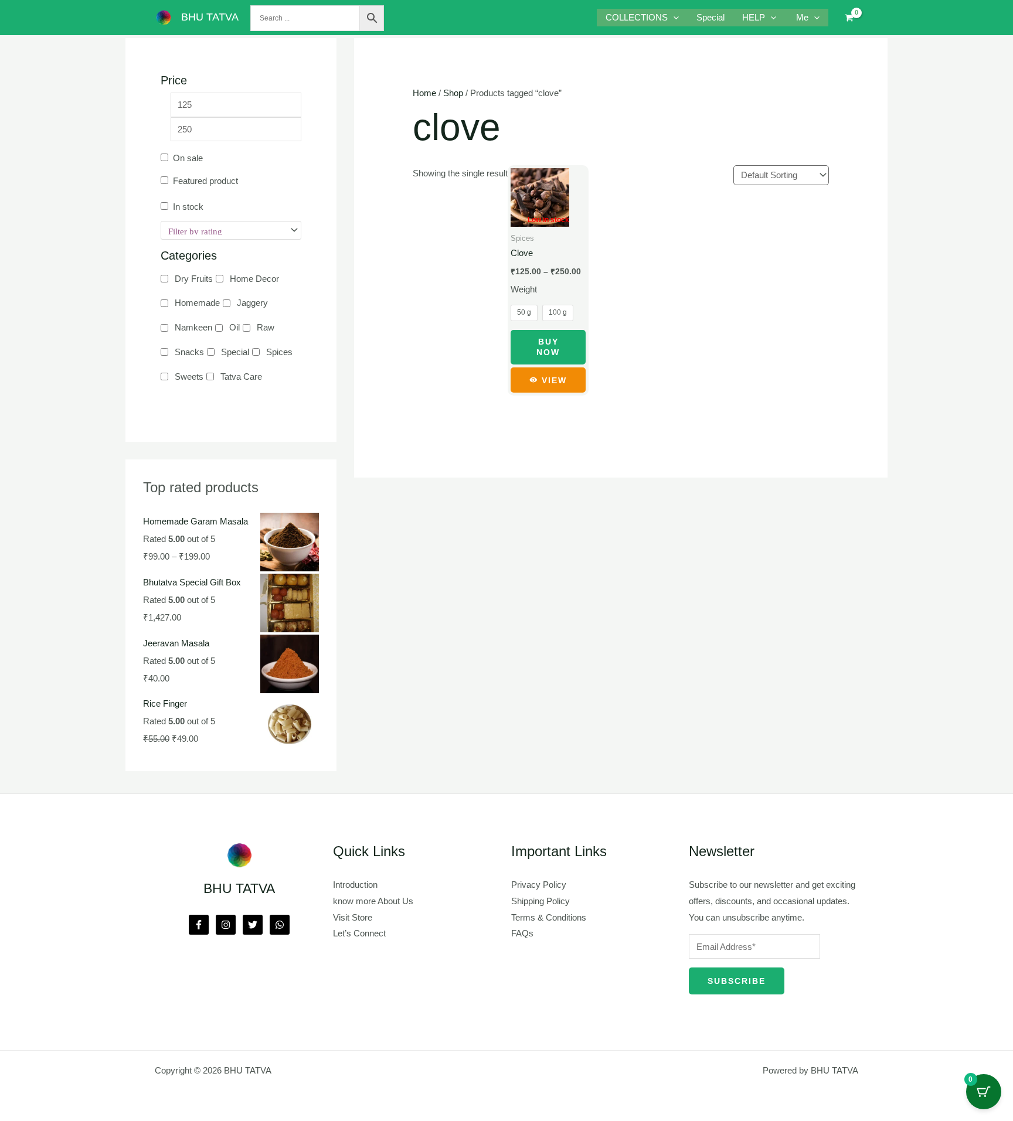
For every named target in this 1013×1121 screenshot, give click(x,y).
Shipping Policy (540, 901)
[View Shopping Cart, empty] (849, 18)
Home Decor (254, 279)
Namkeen (193, 327)
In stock (188, 207)
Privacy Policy (538, 885)
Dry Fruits (194, 279)
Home (424, 93)
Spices (279, 352)
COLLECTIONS (637, 17)
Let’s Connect (359, 933)
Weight (524, 289)
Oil (234, 327)
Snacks (189, 352)
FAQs (522, 933)
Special (710, 17)
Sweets (189, 376)
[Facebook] (199, 925)
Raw (265, 327)
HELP (753, 17)
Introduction (355, 885)
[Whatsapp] (280, 925)
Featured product (205, 181)
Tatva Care (241, 376)
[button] (673, 17)
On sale (188, 158)
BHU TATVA (210, 17)
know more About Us (373, 901)
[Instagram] (226, 925)
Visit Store (352, 917)
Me (802, 17)
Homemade (197, 303)
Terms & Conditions (548, 917)
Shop (453, 93)
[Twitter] (253, 925)
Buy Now (548, 347)
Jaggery (252, 303)
